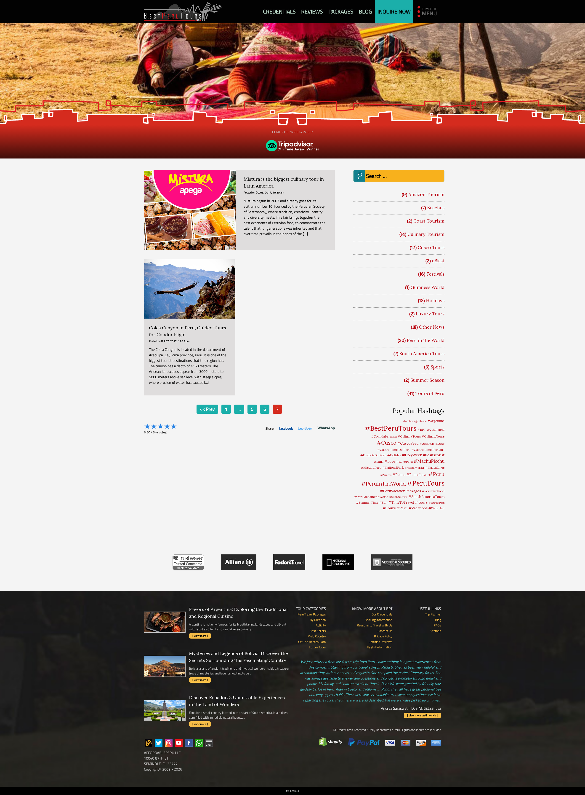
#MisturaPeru (371, 467)
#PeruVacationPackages (400, 491)
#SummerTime (367, 502)
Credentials (279, 11)
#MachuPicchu (429, 461)
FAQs (437, 625)
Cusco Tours (431, 247)
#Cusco (386, 442)
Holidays (435, 300)
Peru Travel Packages (312, 614)
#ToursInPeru (436, 502)
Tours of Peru (429, 393)
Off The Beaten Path (312, 641)
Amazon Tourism (426, 194)
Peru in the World (425, 340)
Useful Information (379, 647)
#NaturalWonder (414, 467)
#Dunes (439, 443)
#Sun (383, 502)
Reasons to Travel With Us (374, 625)
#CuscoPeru (408, 443)
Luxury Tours (430, 314)
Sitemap (435, 630)
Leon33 (294, 791)
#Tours (421, 502)
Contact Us (385, 630)
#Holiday (394, 455)
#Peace (398, 474)
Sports (437, 367)
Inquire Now (394, 11)
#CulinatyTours (433, 436)
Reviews (312, 11)
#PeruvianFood (433, 491)
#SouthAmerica (398, 497)
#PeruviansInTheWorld (371, 497)
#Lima (378, 461)
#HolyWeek (412, 455)
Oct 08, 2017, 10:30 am (270, 192)
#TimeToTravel (401, 502)
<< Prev (207, 409)
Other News (431, 327)
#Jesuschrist (433, 455)
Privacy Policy (383, 636)
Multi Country (317, 636)
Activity (321, 625)
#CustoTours (427, 443)
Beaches (435, 207)
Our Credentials (382, 614)
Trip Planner (433, 614)
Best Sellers (318, 630)
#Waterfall (436, 508)
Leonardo (292, 131)
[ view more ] (200, 636)
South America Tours (421, 353)
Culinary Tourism (425, 234)
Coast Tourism (428, 221)
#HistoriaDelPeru (373, 455)
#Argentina (436, 421)
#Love (389, 461)
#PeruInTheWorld (383, 483)
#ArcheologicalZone (415, 421)
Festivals (435, 274)
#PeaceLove (416, 474)
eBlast (438, 260)
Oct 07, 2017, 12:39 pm (175, 341)
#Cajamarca (435, 429)
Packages (340, 11)
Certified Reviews (380, 641)
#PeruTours (425, 483)
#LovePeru (404, 461)
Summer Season (427, 380)
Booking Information (378, 619)
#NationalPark (393, 467)
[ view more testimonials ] (422, 715)
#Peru (436, 473)
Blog (365, 11)
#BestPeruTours (391, 428)
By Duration (318, 619)
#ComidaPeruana (384, 436)
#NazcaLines (434, 467)
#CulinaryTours (409, 436)
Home (276, 131)
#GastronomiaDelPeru (393, 450)
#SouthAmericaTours (426, 496)
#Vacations (418, 508)
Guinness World (427, 287)
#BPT (421, 429)
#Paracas (385, 475)
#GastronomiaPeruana (427, 450)
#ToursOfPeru (395, 508)
